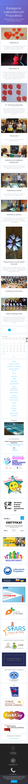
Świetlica (14, 405)
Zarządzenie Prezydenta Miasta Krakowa (14, 444)
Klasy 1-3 (14, 370)
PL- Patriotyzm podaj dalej (14, 105)
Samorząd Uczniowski (14, 383)
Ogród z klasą (14, 376)
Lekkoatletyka (14, 388)
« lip (13, 356)
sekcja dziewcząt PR (14, 399)
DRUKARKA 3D (14, 68)
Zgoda (14, 781)
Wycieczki (14, 410)
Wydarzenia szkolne (14, 413)
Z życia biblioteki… (14, 415)
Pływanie (14, 402)
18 (7, 348)
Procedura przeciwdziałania (14, 445)
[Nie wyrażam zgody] (26, 779)
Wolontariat (14, 408)
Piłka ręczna (14, 395)
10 (3, 346)
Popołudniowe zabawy (14, 190)
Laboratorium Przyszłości (14, 364)
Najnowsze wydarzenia (14, 368)
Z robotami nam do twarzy (14, 291)
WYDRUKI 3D (14, 43)
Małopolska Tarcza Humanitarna (14, 366)
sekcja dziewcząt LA (14, 392)
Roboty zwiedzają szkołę (14, 313)
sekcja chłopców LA (14, 390)
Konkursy (14, 361)
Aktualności (14, 449)
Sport (14, 386)
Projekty (14, 378)
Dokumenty (14, 450)
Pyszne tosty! (14, 136)
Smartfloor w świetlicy (14, 214)
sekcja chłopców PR (14, 397)
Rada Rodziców (14, 381)
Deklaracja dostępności (14, 738)
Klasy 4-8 (14, 373)
